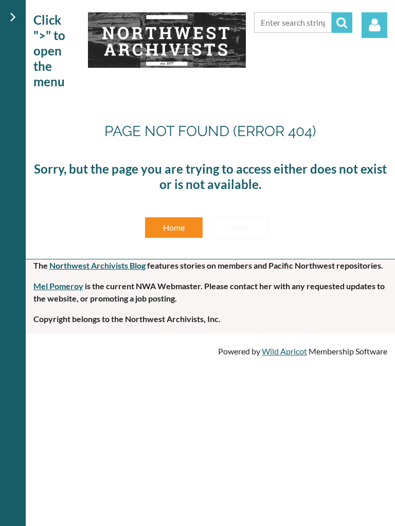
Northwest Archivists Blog (97, 265)
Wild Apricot (284, 351)
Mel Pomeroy (58, 286)
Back (239, 227)
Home (174, 227)
